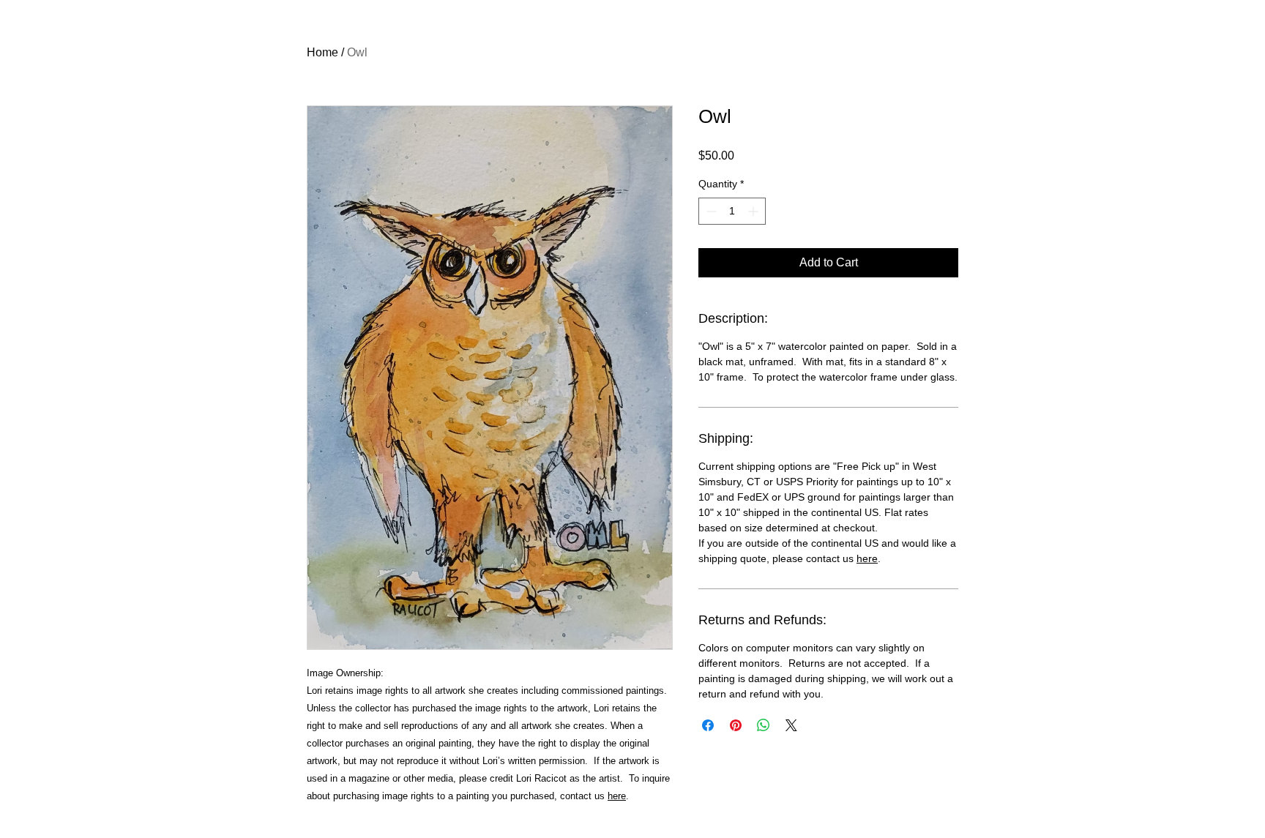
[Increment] (754, 211)
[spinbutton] (732, 211)
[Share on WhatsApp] (763, 725)
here (617, 795)
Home (322, 52)
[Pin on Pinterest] (736, 725)
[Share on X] (791, 725)
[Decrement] (710, 211)
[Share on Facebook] (708, 725)
